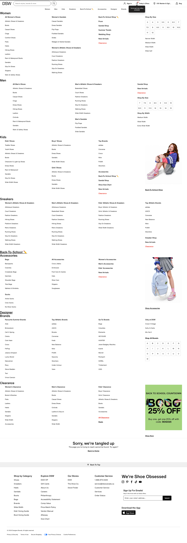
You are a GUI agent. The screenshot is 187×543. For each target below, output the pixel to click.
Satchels (8, 276)
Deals (100, 422)
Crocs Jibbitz (56, 263)
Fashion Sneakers (58, 60)
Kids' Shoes (10, 141)
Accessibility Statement (50, 499)
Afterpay (44, 515)
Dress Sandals (57, 25)
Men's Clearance (58, 387)
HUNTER (101, 340)
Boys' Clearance (104, 391)
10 (173, 27)
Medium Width (150, 42)
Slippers (8, 70)
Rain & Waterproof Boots (14, 58)
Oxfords (15, 117)
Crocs (100, 153)
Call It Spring (9, 332)
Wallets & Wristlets (12, 288)
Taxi (6, 373)
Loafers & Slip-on (58, 411)
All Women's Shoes (12, 17)
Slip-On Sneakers (58, 68)
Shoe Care (55, 280)
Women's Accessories (107, 259)
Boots (7, 25)
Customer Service (102, 487)
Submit (167, 498)
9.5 (168, 27)
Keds (53, 340)
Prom (100, 21)
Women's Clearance (13, 387)
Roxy (7, 365)
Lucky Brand (9, 357)
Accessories (103, 171)
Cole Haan (8, 340)
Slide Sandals (80, 131)
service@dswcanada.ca (104, 483)
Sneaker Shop (151, 237)
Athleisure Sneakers (59, 52)
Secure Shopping (36, 534)
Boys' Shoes (57, 141)
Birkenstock (9, 328)
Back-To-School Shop (154, 190)
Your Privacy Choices (54, 534)
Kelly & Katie (150, 328)
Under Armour (57, 365)
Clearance (102, 43)
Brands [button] (123, 9)
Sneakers (17, 483)
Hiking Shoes (9, 50)
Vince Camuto (10, 377)
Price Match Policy (48, 507)
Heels (7, 46)
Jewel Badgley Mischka (106, 344)
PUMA (100, 161)
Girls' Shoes (56, 167)
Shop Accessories (152, 308)
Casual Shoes (10, 29)
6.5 (173, 22)
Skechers (101, 166)
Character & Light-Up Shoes (15, 161)
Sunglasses (56, 288)
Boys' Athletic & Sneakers (107, 207)
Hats (53, 276)
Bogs (100, 324)
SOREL (101, 361)
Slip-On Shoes (10, 66)
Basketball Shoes (81, 88)
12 (152, 32)
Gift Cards (45, 483)
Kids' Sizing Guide (21, 511)
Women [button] (47, 9)
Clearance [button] (134, 9)
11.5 (150, 108)
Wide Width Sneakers (82, 113)
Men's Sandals (81, 119)
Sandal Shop (103, 25)
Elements (101, 332)
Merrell (100, 353)
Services (98, 491)
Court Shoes (79, 92)
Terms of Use (24, 534)
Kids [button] (63, 9)
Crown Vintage (150, 324)
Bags (7, 259)
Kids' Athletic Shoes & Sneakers (111, 203)
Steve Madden (10, 369)
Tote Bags (8, 284)
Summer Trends (104, 30)
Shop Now (149, 436)
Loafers (7, 54)
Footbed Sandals (58, 33)
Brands (17, 503)
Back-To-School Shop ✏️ (108, 17)
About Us (44, 487)
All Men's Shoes (19, 84)
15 (171, 108)
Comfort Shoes (10, 37)
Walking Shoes (57, 72)
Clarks (7, 336)
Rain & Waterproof (11, 170)
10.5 (178, 27)
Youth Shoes (9, 149)
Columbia (101, 328)
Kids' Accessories (105, 268)
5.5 (163, 22)
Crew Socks (9, 303)
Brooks (54, 332)
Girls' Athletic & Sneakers (107, 211)
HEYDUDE (102, 336)
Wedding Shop (104, 34)
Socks (7, 294)
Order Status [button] (100, 495)
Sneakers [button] (72, 9)
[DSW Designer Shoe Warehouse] (7, 3)
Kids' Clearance (104, 387)
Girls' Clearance (104, 395)
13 (160, 108)
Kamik (100, 348)
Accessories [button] (102, 9)
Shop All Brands (151, 338)
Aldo (6, 324)
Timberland (102, 365)
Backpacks (9, 263)
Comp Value (46, 503)
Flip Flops (55, 29)
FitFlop (7, 348)
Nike (100, 157)
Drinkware (55, 268)
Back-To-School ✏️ (86, 9)
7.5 (147, 27)
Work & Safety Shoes (12, 75)
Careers (44, 491)
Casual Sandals (57, 21)
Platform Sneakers (11, 223)
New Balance (150, 219)
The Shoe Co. (73, 483)
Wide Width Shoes (11, 182)
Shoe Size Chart (104, 184)
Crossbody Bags (10, 272)
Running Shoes (57, 64)
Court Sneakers (57, 56)
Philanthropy (46, 495)
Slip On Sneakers (104, 223)
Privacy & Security (12, 534)
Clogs (7, 33)
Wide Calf (148, 51)
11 (147, 32)
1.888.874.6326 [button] (101, 480)
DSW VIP (44, 480)
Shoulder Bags (10, 280)
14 (165, 108)
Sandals (8, 62)
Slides (54, 37)
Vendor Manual (47, 511)
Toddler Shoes (10, 145)
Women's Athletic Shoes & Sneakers (66, 47)
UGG (100, 369)
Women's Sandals (59, 17)
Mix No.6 (148, 332)
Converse (101, 149)
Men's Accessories (106, 263)
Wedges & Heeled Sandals (61, 42)
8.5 (158, 27)
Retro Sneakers (10, 228)
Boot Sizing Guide (21, 515)
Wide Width (149, 47)
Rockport (101, 357)
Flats (6, 42)
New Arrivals (103, 38)
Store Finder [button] (73, 487)
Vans (53, 369)
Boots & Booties (11, 395)
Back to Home (93, 451)
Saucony (55, 357)
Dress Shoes (17, 105)
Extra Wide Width (143, 126)
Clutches (8, 268)
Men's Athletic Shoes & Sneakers (88, 84)
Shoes (16, 480)
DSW (70, 480)
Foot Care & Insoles (59, 272)
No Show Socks (10, 307)
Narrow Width (150, 38)
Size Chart (45, 519)
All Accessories (58, 259)
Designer (114, 9)
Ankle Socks (9, 298)
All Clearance (103, 417)
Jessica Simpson (11, 353)
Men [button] (55, 9)
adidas (100, 145)
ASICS (147, 211)
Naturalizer (9, 361)
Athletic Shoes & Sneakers (14, 21)
